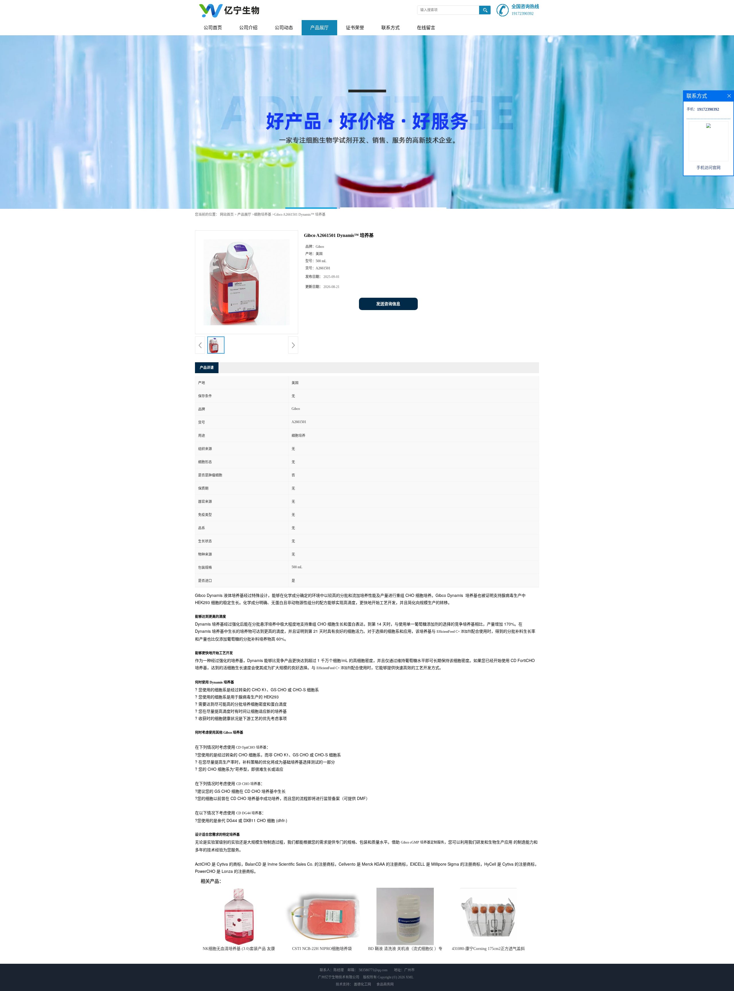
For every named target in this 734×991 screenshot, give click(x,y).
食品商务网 (385, 984)
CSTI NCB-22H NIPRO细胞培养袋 (322, 949)
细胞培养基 (262, 215)
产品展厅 (319, 27)
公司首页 (213, 27)
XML (409, 977)
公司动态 (284, 27)
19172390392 (523, 13)
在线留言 (426, 27)
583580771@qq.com (373, 970)
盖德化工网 (362, 984)
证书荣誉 (355, 27)
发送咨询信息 (388, 304)
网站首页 (227, 215)
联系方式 (390, 27)
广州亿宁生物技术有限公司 (338, 977)
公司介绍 (248, 27)
